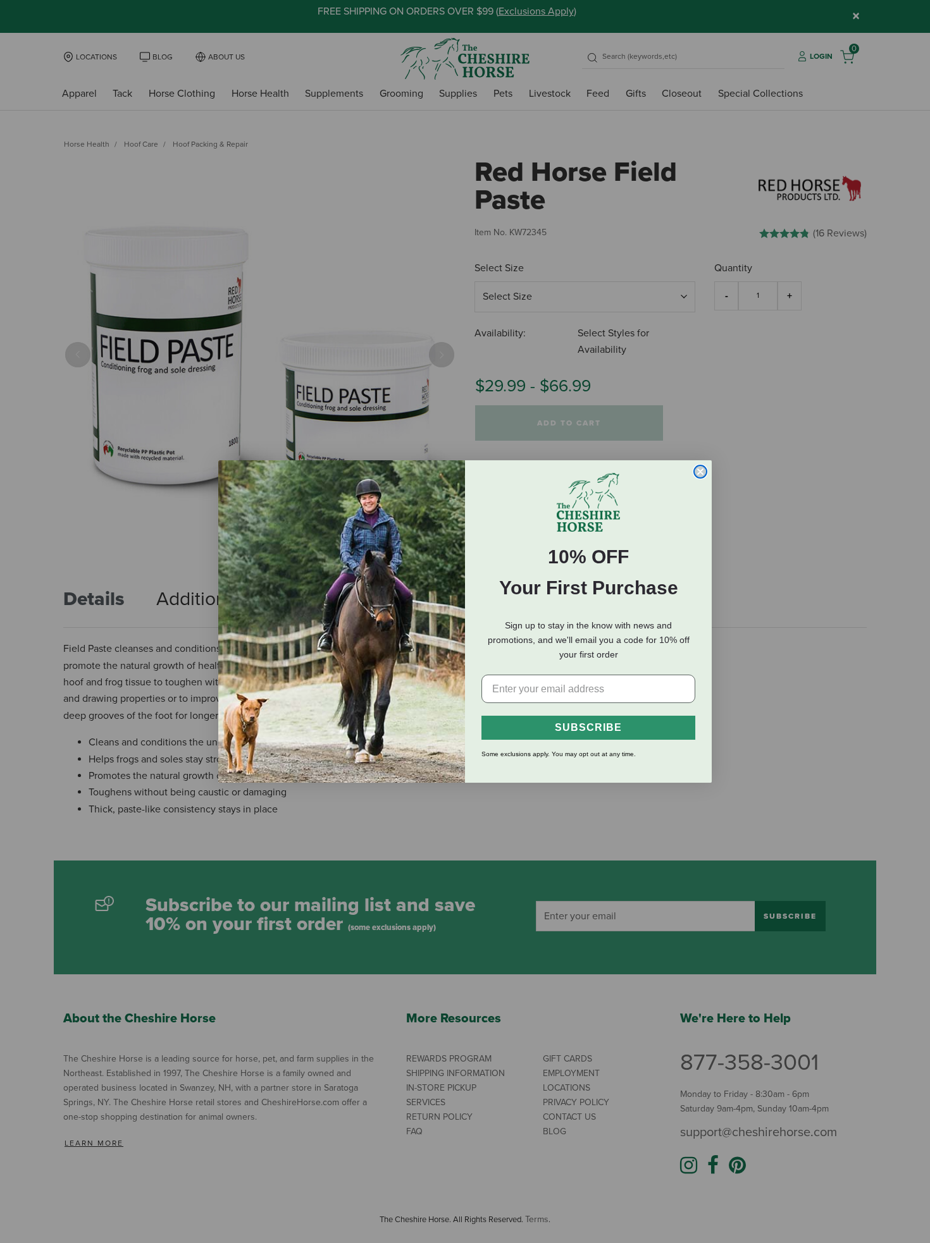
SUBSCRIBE (588, 727)
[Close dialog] (700, 471)
